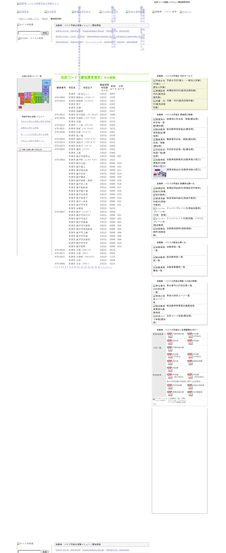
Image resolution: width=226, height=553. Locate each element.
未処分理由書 (198, 385)
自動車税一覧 (174, 247)
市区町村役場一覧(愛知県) (180, 149)
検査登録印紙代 (77, 42)
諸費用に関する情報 (30, 128)
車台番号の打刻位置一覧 (179, 285)
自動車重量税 (132, 42)
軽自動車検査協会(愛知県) (180, 129)
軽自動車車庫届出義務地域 (181, 305)
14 (89, 267)
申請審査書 (197, 392)
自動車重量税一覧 (176, 267)
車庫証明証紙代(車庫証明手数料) (184, 188)
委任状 (175, 341)
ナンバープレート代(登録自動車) (184, 208)
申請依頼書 (177, 385)
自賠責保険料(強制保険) (179, 228)
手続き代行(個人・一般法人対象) (184, 80)
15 (92, 267)
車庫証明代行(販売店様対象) (181, 90)
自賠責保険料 (109, 42)
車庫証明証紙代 (62, 42)
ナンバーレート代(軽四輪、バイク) (185, 218)
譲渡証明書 (197, 361)
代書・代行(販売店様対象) (180, 100)
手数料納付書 (178, 334)
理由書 (196, 341)
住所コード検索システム (29, 19)
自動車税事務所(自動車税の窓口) (184, 159)
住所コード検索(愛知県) (179, 316)
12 (82, 267)
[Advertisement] (34, 203)
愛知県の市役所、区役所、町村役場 (70, 36)
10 (75, 267)
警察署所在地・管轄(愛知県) (181, 139)
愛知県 (45, 19)
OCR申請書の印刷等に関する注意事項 (184, 381)
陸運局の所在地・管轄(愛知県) (183, 119)
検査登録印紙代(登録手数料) (181, 198)
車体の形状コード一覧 (178, 295)
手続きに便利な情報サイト (33, 141)
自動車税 (120, 42)
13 (85, 267)
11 (78, 267)
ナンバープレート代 (94, 42)
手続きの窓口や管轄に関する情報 (36, 121)
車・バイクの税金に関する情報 (35, 134)
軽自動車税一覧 (175, 257)
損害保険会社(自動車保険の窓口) (184, 169)
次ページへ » (105, 267)
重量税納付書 (178, 392)
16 (95, 267)
